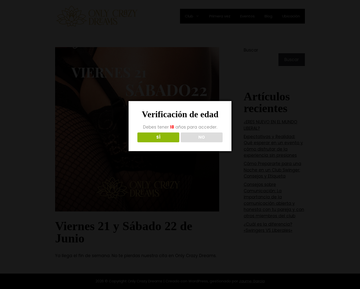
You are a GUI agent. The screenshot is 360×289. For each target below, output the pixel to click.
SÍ (158, 137)
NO (201, 137)
